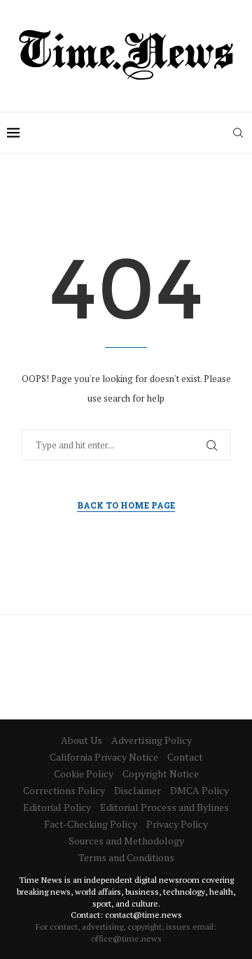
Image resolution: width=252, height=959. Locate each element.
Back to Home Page (126, 505)
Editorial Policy (57, 807)
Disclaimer (137, 790)
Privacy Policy (177, 823)
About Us (81, 740)
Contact (185, 756)
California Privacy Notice (104, 756)
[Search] (238, 132)
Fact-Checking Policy (90, 823)
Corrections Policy (64, 790)
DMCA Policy (199, 790)
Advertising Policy (151, 740)
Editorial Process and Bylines (164, 807)
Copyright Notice (160, 773)
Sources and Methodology (126, 840)
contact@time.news (143, 914)
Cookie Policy (83, 773)
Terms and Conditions (126, 857)
